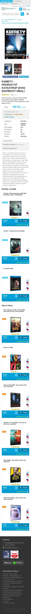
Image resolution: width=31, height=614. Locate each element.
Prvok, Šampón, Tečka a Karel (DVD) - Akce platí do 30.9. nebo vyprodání (14, 310)
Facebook (6, 584)
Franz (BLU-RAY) (8, 268)
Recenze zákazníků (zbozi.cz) (12, 595)
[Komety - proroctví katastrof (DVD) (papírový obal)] (16, 43)
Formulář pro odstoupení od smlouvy (14, 586)
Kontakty (6, 588)
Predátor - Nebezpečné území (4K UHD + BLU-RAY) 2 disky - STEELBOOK (15, 194)
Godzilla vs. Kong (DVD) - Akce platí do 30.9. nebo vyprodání (15, 423)
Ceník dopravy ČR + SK (6, 1)
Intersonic (24, 136)
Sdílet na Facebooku (11, 76)
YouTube (6, 601)
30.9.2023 (23, 121)
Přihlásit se (15, 3)
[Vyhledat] (22, 14)
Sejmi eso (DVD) (8, 347)
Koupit (25, 221)
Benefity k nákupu (9, 117)
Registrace (5, 3)
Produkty (19, 19)
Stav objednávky (17, 1)
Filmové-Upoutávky (9, 603)
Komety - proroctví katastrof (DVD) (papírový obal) (15, 23)
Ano (22, 127)
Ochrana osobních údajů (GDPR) (13, 590)
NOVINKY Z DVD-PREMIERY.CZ (13, 577)
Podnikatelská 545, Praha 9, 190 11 (14, 542)
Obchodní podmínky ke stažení (12, 592)
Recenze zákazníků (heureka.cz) (13, 594)
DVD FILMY (5, 21)
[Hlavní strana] (2, 19)
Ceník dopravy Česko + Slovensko (13, 581)
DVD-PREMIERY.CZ (10, 19)
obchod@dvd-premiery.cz (12, 547)
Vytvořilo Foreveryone (15, 611)
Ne (21, 129)
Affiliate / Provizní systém (11, 574)
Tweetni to (24, 76)
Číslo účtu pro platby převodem (12, 583)
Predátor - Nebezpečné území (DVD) (14, 231)
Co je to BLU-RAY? (9, 579)
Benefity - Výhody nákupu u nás (12, 575)
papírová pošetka (23, 124)
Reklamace (7, 597)
